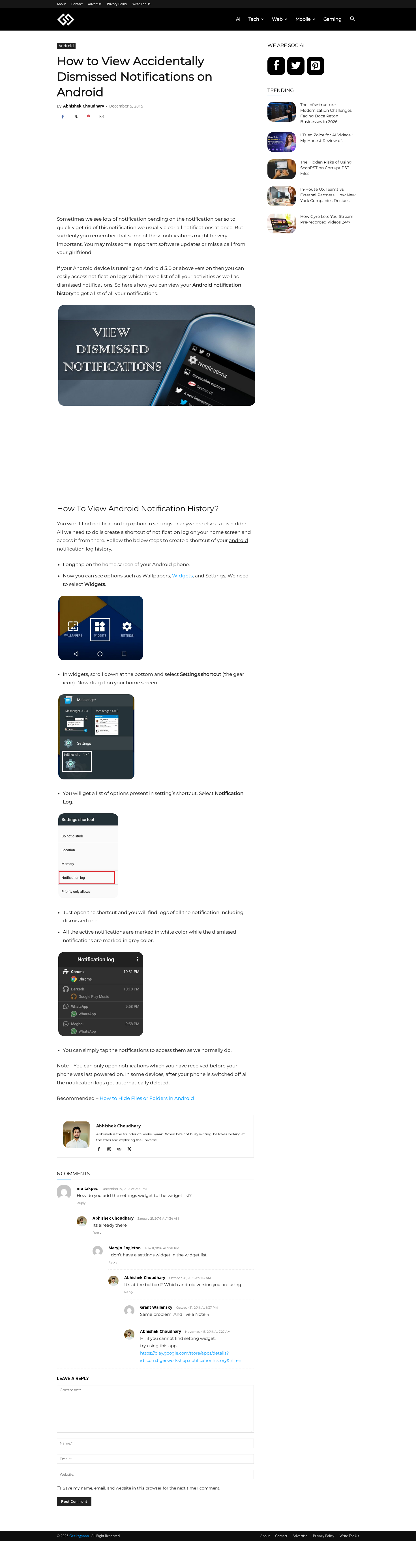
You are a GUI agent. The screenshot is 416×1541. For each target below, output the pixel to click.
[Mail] (121, 1149)
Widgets (182, 576)
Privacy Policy (117, 4)
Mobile (303, 19)
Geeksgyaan (79, 1535)
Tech (253, 19)
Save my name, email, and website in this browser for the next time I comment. (141, 1488)
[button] (352, 19)
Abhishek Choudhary (83, 106)
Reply (81, 1203)
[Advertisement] (155, 172)
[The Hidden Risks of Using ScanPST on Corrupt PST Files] (281, 169)
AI (238, 19)
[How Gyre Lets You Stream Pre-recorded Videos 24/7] (281, 223)
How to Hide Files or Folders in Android (147, 1098)
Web (277, 19)
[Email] (101, 116)
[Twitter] (296, 66)
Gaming (332, 19)
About (61, 4)
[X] (75, 116)
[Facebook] (62, 116)
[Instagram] (111, 1149)
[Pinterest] (88, 116)
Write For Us (141, 4)
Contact (77, 4)
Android (66, 45)
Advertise (95, 4)
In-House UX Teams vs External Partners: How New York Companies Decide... (327, 195)
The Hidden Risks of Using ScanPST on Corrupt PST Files (326, 168)
